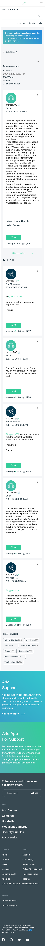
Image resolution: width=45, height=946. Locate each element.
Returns (26, 879)
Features (8, 651)
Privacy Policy (7, 928)
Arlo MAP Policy (9, 901)
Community (27, 860)
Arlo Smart (30, 640)
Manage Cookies (8, 932)
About (4, 855)
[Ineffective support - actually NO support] (28, 253)
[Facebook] (3, 939)
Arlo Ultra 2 (11, 52)
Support (26, 855)
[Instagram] (11, 939)
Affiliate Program (9, 906)
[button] (37, 95)
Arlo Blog (6, 879)
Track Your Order (30, 874)
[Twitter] (19, 940)
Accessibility (6, 930)
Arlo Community (10, 10)
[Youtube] (27, 940)
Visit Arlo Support (10, 714)
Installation (24, 651)
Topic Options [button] (38, 62)
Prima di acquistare (12, 657)
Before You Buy (13, 225)
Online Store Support (32, 869)
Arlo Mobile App (11, 640)
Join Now (22, 23)
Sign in (32, 23)
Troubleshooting (11, 662)
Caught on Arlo (9, 874)
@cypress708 (15, 296)
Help (40, 23)
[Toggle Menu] (41, 3)
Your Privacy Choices (20, 930)
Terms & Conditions (21, 928)
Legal (32, 928)
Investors (6, 869)
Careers (5, 860)
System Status (28, 865)
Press (4, 865)
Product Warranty (30, 884)
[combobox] (22, 16)
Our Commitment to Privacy (15, 884)
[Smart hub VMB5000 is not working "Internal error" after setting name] (32, 253)
